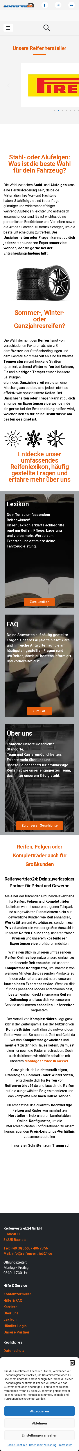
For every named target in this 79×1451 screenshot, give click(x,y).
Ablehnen (39, 1423)
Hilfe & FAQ (13, 1300)
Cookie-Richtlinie (17, 1445)
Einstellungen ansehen (39, 1435)
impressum (65, 1445)
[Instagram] (58, 5)
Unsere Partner (17, 1332)
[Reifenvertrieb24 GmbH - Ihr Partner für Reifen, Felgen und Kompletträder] (19, 5)
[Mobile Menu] (8, 28)
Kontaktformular (17, 1294)
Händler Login (15, 1326)
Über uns (11, 1313)
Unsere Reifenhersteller (39, 48)
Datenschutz (14, 1351)
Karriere (11, 1307)
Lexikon (10, 1319)
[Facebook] (44, 5)
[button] (72, 1362)
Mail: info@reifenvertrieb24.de (28, 1253)
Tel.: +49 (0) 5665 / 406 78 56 (26, 1248)
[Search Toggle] (47, 28)
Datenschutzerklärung (42, 1445)
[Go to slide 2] (58, 110)
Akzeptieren (39, 1411)
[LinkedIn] (71, 5)
